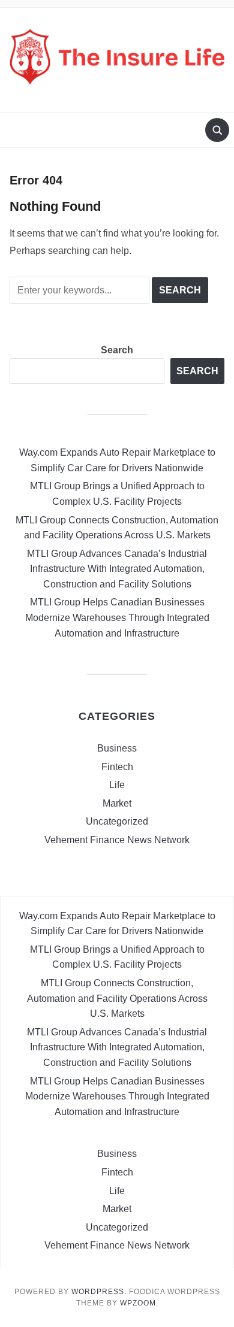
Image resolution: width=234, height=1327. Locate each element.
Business (117, 748)
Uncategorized (117, 821)
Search (117, 350)
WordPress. (99, 1291)
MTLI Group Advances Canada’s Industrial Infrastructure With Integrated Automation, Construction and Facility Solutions (117, 569)
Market (117, 803)
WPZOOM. (139, 1303)
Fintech (117, 767)
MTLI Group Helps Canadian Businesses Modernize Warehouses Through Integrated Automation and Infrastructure (117, 617)
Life (117, 785)
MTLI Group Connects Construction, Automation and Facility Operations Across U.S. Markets (117, 998)
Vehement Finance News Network (117, 840)
